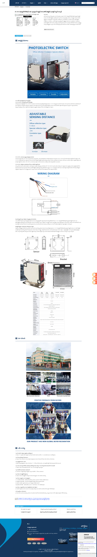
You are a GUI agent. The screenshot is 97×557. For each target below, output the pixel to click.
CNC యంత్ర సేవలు (35, 551)
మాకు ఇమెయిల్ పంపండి (49, 29)
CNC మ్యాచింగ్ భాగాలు (69, 551)
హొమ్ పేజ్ (17, 2)
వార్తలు (45, 2)
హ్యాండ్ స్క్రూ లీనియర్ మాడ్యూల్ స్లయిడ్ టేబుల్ (48, 512)
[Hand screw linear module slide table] (48, 509)
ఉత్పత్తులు (32, 2)
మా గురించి (24, 2)
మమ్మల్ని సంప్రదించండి (64, 2)
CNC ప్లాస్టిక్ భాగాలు (42, 551)
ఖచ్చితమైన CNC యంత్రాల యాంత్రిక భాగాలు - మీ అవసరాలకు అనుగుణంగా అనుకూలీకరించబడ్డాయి (34, 498)
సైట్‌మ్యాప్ (46, 550)
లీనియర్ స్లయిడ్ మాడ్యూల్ (28, 551)
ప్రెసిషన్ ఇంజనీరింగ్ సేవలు (71, 512)
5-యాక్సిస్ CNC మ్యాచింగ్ (25, 512)
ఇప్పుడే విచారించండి (36, 539)
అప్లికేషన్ (39, 2)
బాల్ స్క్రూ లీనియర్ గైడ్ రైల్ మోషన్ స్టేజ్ (59, 551)
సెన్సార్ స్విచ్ (28, 6)
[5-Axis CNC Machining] (25, 509)
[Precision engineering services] (71, 509)
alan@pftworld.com (35, 531)
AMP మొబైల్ (50, 550)
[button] (40, 22)
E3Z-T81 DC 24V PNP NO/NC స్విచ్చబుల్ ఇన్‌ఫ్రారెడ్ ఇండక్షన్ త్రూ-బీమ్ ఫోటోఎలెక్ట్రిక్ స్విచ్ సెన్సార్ (33, 499)
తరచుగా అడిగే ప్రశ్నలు (54, 2)
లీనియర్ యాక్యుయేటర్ (49, 551)
